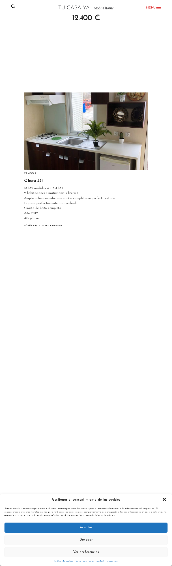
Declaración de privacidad (89, 561)
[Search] (13, 7)
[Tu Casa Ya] (86, 7)
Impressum (112, 561)
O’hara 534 (33, 181)
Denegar (86, 540)
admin (28, 226)
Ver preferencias (86, 552)
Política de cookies (63, 561)
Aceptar (86, 527)
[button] (165, 499)
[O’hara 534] (86, 131)
